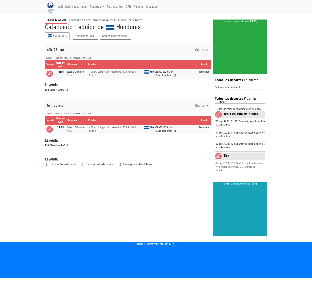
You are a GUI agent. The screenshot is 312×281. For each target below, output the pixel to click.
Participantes (115, 6)
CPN (128, 6)
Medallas (151, 6)
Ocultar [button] (200, 50)
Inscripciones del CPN (79, 20)
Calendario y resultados (72, 6)
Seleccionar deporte (114, 36)
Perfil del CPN (135, 20)
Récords (138, 6)
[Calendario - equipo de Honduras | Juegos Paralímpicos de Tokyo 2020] (50, 6)
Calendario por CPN (56, 20)
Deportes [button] (95, 6)
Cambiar (49, 58)
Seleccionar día (84, 36)
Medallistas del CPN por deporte (109, 20)
